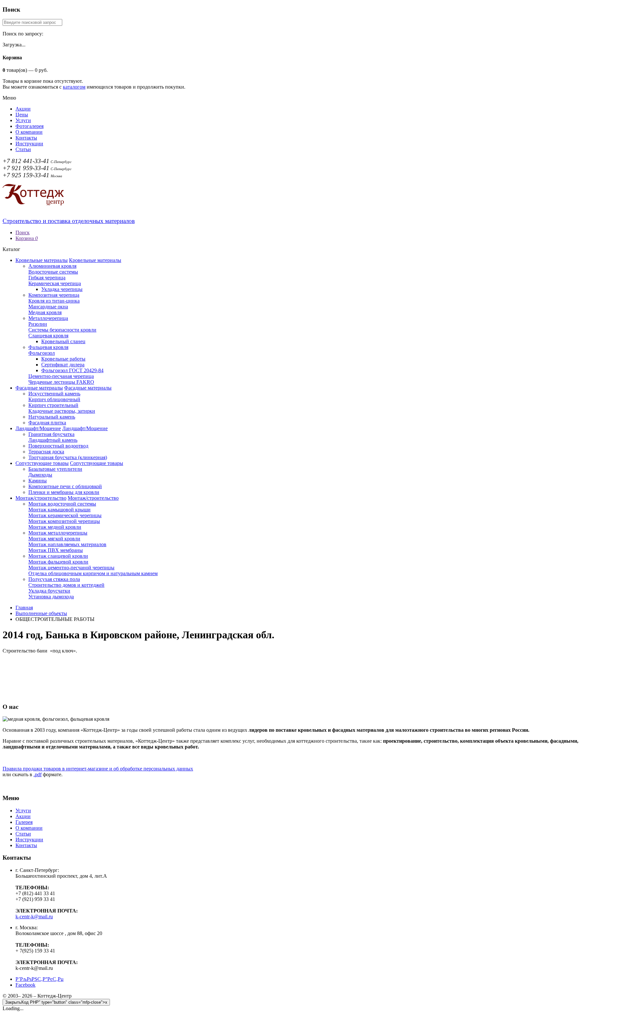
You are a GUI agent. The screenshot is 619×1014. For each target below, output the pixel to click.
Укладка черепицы (62, 289)
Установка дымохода (51, 596)
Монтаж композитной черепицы (64, 521)
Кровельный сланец (63, 341)
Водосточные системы (53, 272)
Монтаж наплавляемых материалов (67, 544)
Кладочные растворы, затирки (61, 411)
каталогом (74, 87)
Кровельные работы (63, 359)
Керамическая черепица (54, 283)
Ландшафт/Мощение (38, 428)
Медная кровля (45, 312)
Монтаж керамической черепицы (65, 515)
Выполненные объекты (41, 613)
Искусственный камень (54, 393)
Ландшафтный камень (52, 440)
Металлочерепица (48, 318)
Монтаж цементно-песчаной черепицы (71, 567)
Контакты (26, 137)
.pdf (38, 774)
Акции (23, 108)
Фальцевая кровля (48, 347)
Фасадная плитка (47, 422)
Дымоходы (40, 475)
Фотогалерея (29, 126)
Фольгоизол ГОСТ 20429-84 (72, 370)
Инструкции (29, 143)
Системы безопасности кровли (62, 330)
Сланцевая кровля (48, 335)
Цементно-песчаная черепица (61, 376)
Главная (24, 607)
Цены (21, 114)
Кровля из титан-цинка (54, 301)
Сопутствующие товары (42, 463)
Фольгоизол (41, 353)
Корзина (26, 238)
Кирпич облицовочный (54, 399)
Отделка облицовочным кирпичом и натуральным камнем (93, 573)
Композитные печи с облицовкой (65, 486)
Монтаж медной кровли (54, 527)
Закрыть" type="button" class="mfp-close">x (56, 1002)
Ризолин (37, 324)
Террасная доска (46, 451)
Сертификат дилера (62, 364)
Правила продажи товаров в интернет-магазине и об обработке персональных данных (98, 768)
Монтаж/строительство (40, 498)
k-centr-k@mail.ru (34, 916)
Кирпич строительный (53, 405)
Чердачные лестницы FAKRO (61, 382)
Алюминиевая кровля (52, 266)
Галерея (24, 822)
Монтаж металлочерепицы (57, 533)
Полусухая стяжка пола (54, 579)
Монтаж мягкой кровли (54, 538)
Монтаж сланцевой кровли (58, 556)
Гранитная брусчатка (51, 434)
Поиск (22, 232)
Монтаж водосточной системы (62, 504)
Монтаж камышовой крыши (59, 509)
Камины (37, 480)
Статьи (23, 149)
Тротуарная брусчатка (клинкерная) (67, 457)
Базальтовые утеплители (55, 469)
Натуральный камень (51, 417)
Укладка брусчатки (49, 591)
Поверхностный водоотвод (58, 446)
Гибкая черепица (46, 277)
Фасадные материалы (39, 388)
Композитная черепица (53, 295)
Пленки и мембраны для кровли (63, 492)
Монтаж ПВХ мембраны (55, 550)
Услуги (23, 120)
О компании (29, 132)
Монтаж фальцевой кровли (58, 562)
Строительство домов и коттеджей (66, 585)
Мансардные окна (48, 306)
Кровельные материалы (41, 260)
